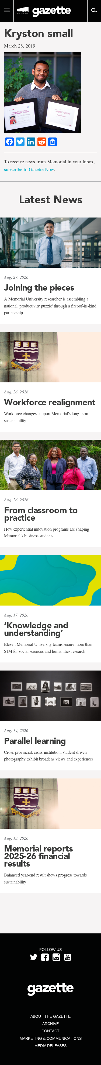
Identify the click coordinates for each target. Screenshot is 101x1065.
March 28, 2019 (19, 45)
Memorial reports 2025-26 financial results (38, 856)
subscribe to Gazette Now (29, 169)
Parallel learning (35, 741)
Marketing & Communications (51, 1038)
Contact (50, 1031)
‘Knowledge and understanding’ (36, 629)
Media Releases (50, 1046)
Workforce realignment (49, 402)
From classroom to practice (41, 513)
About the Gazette (50, 1016)
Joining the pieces (39, 287)
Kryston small (38, 33)
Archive (50, 1023)
